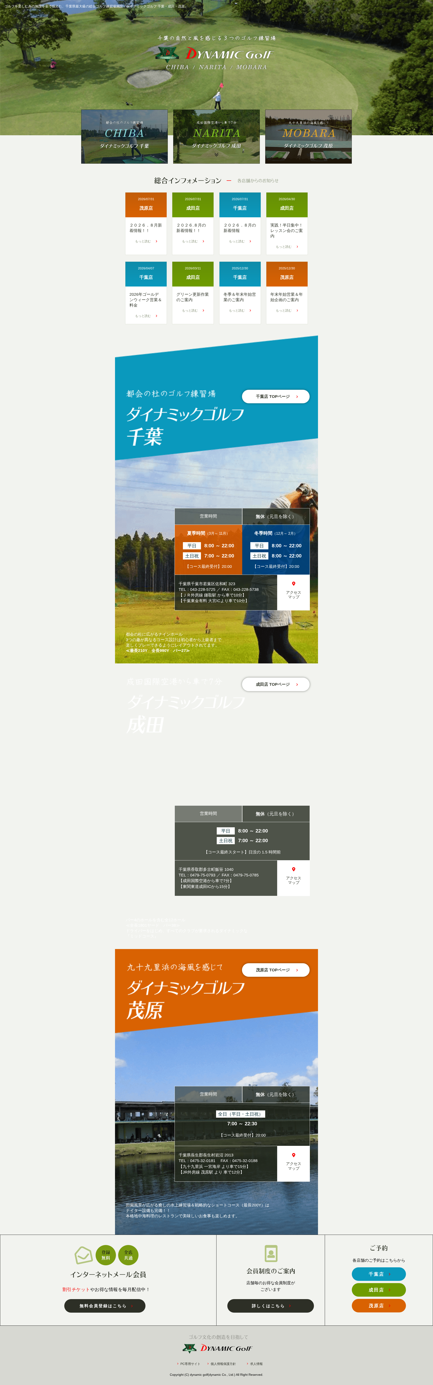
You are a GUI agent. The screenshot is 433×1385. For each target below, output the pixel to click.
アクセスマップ (293, 594)
